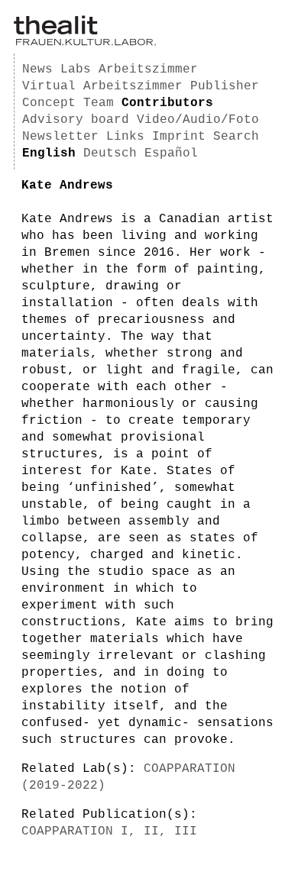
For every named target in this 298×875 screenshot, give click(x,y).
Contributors (167, 103)
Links (125, 137)
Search (236, 137)
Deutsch (110, 153)
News (37, 69)
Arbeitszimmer (148, 69)
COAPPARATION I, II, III (109, 831)
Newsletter (60, 137)
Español (171, 153)
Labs (75, 69)
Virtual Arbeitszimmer (102, 86)
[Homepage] (85, 43)
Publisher (224, 86)
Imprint (179, 137)
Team (98, 103)
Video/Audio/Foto (198, 120)
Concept (49, 103)
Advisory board (75, 120)
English (49, 153)
